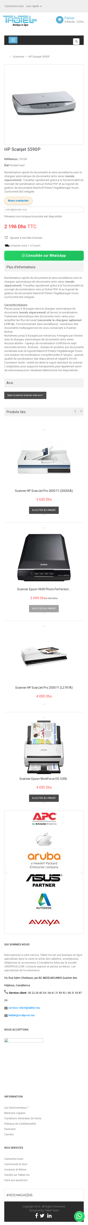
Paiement (10, 1129)
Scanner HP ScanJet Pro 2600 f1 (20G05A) (44, 490)
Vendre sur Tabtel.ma (16, 1174)
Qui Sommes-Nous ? (16, 1107)
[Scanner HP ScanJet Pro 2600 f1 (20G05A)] (43, 459)
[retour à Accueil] (5, 55)
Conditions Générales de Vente (22, 1118)
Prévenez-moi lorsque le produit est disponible (33, 216)
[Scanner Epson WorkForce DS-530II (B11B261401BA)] (43, 747)
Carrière (9, 1134)
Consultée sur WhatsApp (45, 256)
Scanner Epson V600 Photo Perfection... (44, 589)
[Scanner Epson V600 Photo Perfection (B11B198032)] (43, 557)
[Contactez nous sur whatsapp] (79, 1216)
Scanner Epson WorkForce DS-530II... (44, 778)
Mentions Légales (14, 1113)
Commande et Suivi (15, 1164)
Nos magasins (20, 1195)
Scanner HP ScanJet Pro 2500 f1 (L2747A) (44, 687)
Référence (10, 159)
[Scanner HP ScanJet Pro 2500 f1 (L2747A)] (43, 656)
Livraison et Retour (15, 1169)
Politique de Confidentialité (20, 1123)
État (6, 165)
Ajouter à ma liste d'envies (25, 237)
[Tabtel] (25, 21)
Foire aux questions (16, 1180)
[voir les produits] (44, 820)
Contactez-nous (14, 6)
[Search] (76, 41)
